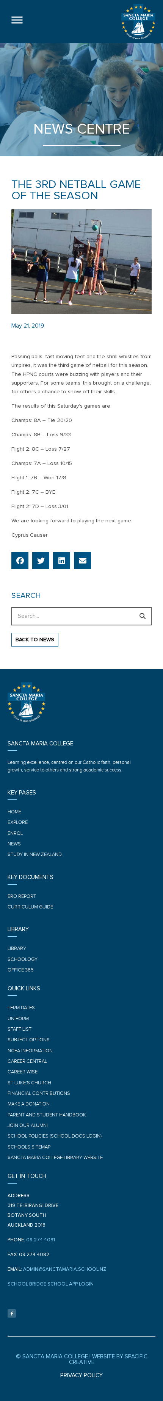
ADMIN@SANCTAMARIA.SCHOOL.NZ (64, 1269)
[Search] (142, 616)
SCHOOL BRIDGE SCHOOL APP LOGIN (51, 1284)
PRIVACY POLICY (81, 1375)
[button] (19, 560)
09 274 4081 (40, 1240)
